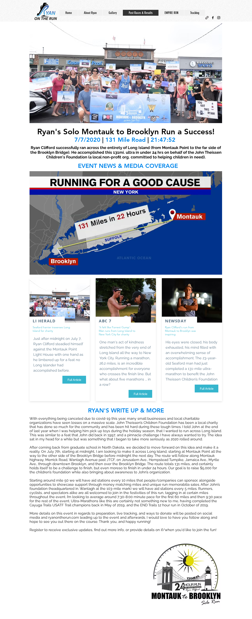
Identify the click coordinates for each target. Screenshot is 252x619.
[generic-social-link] (207, 18)
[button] (126, 72)
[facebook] (213, 18)
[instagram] (219, 18)
